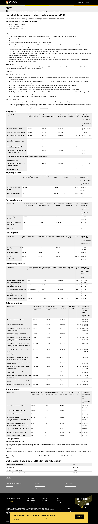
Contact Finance (9, 486)
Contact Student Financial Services (14, 483)
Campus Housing (44, 108)
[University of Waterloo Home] (12, 2)
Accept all (79, 516)
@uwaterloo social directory (64, 511)
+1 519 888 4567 (11, 501)
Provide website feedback (70, 486)
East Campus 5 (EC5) (40, 486)
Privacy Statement (69, 483)
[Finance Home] (7, 11)
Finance (8, 478)
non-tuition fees (19, 67)
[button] (80, 2)
